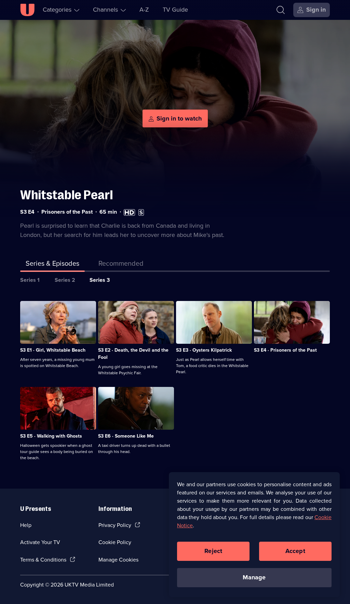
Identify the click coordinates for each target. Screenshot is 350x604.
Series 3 (100, 280)
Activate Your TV (40, 542)
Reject (213, 550)
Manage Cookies (118, 560)
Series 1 (30, 280)
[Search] (280, 10)
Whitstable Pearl (66, 195)
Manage (254, 577)
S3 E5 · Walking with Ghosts (51, 436)
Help (25, 525)
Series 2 (65, 280)
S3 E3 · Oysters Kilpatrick (204, 350)
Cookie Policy (114, 542)
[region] (254, 534)
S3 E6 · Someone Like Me (126, 436)
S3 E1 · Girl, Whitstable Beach (52, 350)
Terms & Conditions (43, 560)
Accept (295, 550)
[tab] (121, 264)
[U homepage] (27, 10)
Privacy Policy (114, 525)
